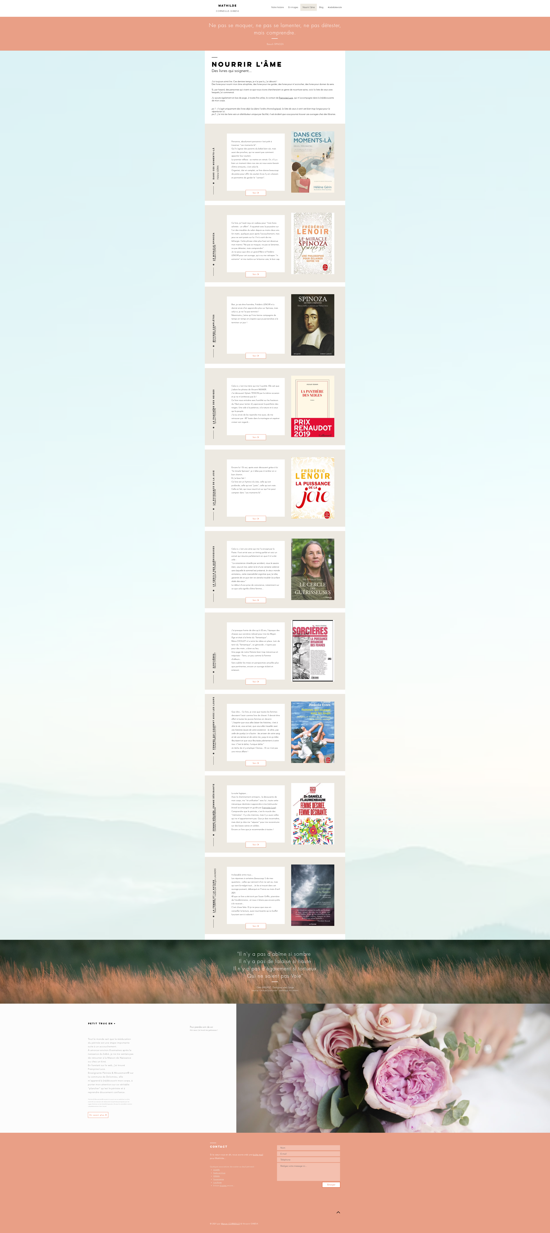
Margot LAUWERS (215, 877)
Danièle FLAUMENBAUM (215, 819)
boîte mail (258, 1154)
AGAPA (216, 1170)
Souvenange (218, 1179)
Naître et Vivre (219, 1173)
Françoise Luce (286, 97)
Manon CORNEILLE (230, 1223)
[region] (312, 162)
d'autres (223, 1186)
